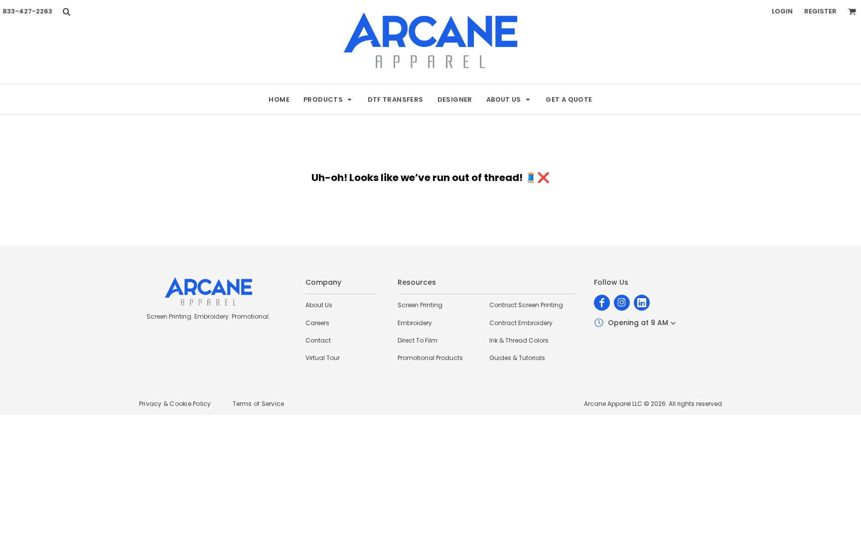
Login (782, 11)
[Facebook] (602, 303)
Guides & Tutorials (517, 358)
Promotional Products (430, 358)
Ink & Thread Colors (519, 340)
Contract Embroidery (521, 323)
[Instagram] (622, 303)
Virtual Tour (322, 358)
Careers (317, 323)
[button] (66, 11)
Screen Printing (420, 305)
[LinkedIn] (642, 303)
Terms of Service (259, 403)
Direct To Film (417, 340)
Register (820, 11)
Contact (318, 340)
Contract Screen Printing (526, 305)
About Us (318, 305)
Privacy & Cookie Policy (175, 403)
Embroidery (415, 323)
